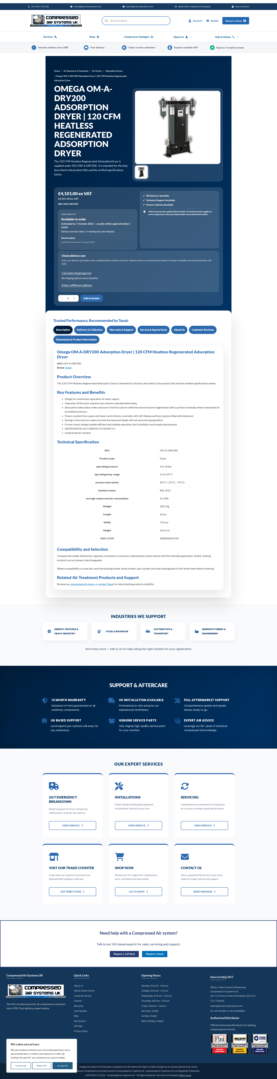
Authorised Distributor (224, 1018)
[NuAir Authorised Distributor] (240, 1044)
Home (57, 71)
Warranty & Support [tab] (121, 329)
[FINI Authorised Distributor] (219, 1044)
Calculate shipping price (76, 273)
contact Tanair (106, 584)
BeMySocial (185, 1075)
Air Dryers (97, 71)
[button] (141, 172)
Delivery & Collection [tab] (89, 329)
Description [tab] (63, 329)
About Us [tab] (179, 329)
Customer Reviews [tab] (203, 329)
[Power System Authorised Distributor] (260, 1044)
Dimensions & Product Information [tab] (76, 339)
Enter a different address (77, 285)
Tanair (68, 367)
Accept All (62, 1065)
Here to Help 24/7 (221, 977)
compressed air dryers (82, 584)
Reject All (41, 1065)
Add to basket (92, 298)
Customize (21, 1065)
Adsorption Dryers (114, 71)
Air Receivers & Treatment (75, 71)
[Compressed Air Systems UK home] (56, 20)
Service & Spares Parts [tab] (153, 329)
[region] (41, 1056)
